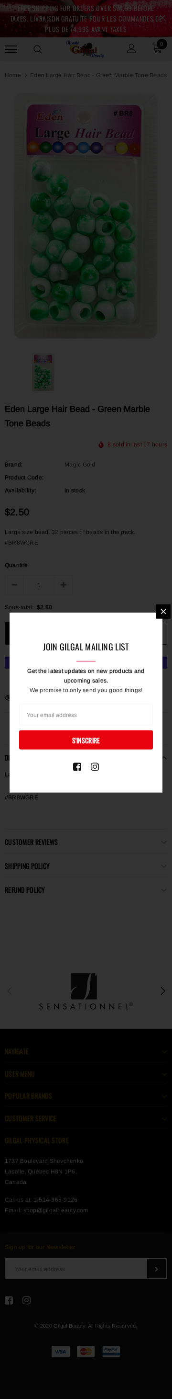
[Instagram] (95, 766)
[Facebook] (77, 766)
